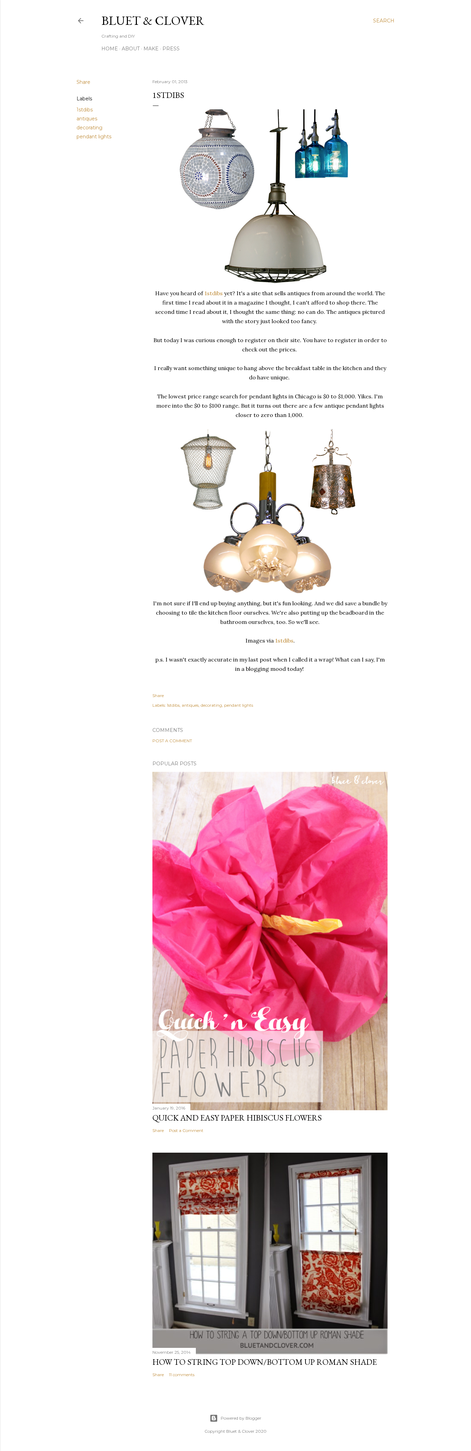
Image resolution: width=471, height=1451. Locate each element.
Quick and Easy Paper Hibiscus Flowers (237, 1117)
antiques (87, 119)
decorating (89, 128)
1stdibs (85, 110)
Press (171, 49)
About (131, 49)
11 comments (181, 1374)
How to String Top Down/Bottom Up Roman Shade (264, 1361)
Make (151, 49)
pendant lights (94, 136)
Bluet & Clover (152, 20)
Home (109, 49)
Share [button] (83, 82)
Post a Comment (172, 740)
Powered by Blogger (241, 1418)
